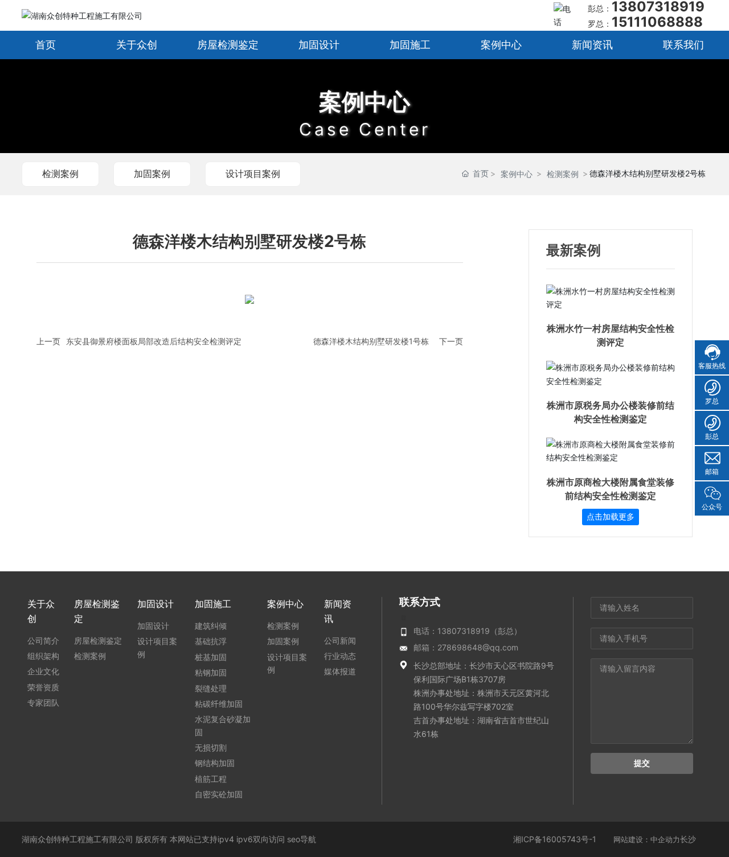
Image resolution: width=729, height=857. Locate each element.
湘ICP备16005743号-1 (554, 839)
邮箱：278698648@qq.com (465, 647)
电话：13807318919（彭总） (467, 631)
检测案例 (60, 173)
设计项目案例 (253, 173)
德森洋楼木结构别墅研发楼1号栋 (371, 341)
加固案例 (152, 173)
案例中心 (364, 102)
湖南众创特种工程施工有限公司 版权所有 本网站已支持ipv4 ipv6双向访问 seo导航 (169, 839)
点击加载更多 (610, 516)
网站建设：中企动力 (646, 839)
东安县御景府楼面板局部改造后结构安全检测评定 (153, 341)
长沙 (688, 839)
